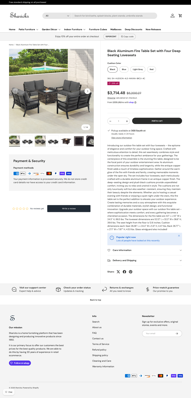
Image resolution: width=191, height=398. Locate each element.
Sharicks (18, 388)
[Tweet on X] (118, 272)
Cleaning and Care (101, 360)
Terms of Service (100, 344)
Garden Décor (49, 29)
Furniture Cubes (98, 29)
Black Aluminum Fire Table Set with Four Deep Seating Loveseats (33, 45)
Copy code (129, 36)
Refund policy (99, 349)
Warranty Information (103, 366)
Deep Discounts (133, 29)
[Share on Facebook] (124, 272)
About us (97, 327)
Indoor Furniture (73, 29)
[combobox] (99, 16)
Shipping (111, 98)
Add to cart (157, 121)
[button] (180, 16)
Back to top (95, 300)
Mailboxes (116, 29)
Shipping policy (100, 355)
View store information (121, 137)
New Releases (153, 29)
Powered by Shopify (31, 388)
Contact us (97, 338)
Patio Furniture (27, 29)
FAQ (94, 332)
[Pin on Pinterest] (131, 272)
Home (12, 29)
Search (95, 321)
